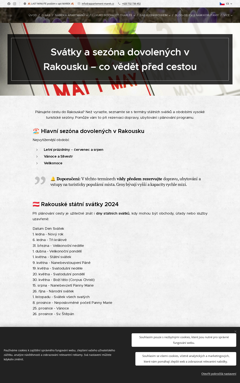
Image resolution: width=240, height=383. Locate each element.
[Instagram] (14, 4)
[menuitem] (34, 15)
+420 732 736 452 (131, 3)
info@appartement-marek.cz (98, 3)
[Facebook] (9, 4)
